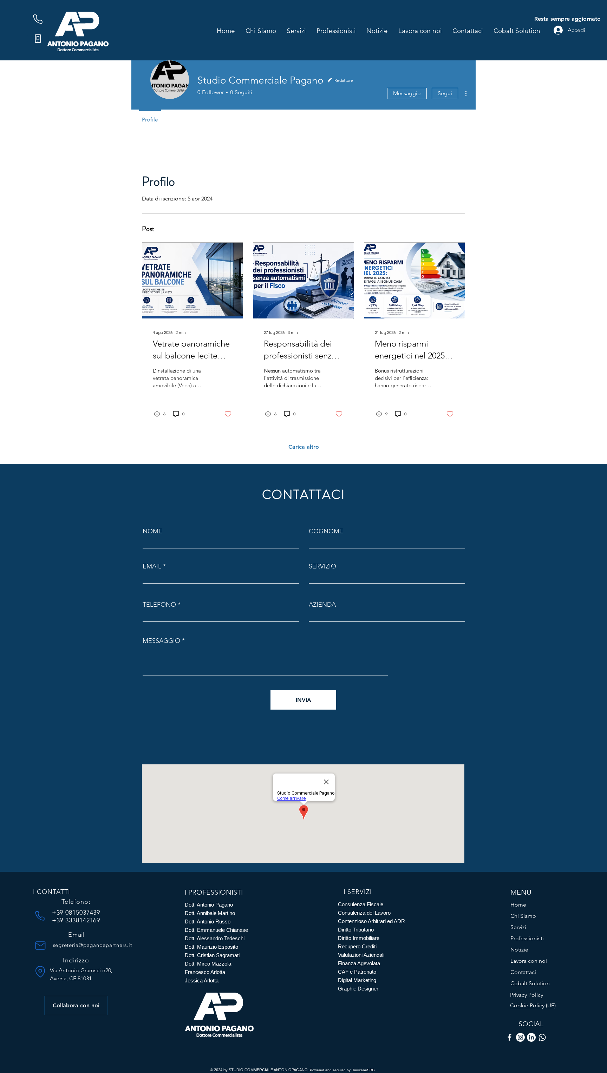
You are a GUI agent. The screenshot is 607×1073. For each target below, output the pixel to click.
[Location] (40, 972)
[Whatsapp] (542, 1037)
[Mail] (40, 946)
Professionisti (527, 938)
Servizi (518, 927)
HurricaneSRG (363, 1070)
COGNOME (326, 531)
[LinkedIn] (531, 1037)
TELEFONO (159, 604)
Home (518, 904)
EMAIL (152, 566)
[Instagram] (520, 1037)
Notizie (519, 949)
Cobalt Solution (530, 983)
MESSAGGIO (161, 641)
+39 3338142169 (76, 920)
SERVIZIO (322, 566)
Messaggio (407, 93)
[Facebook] (509, 1037)
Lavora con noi (528, 960)
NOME (152, 531)
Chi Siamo (523, 916)
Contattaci (523, 972)
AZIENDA (322, 604)
